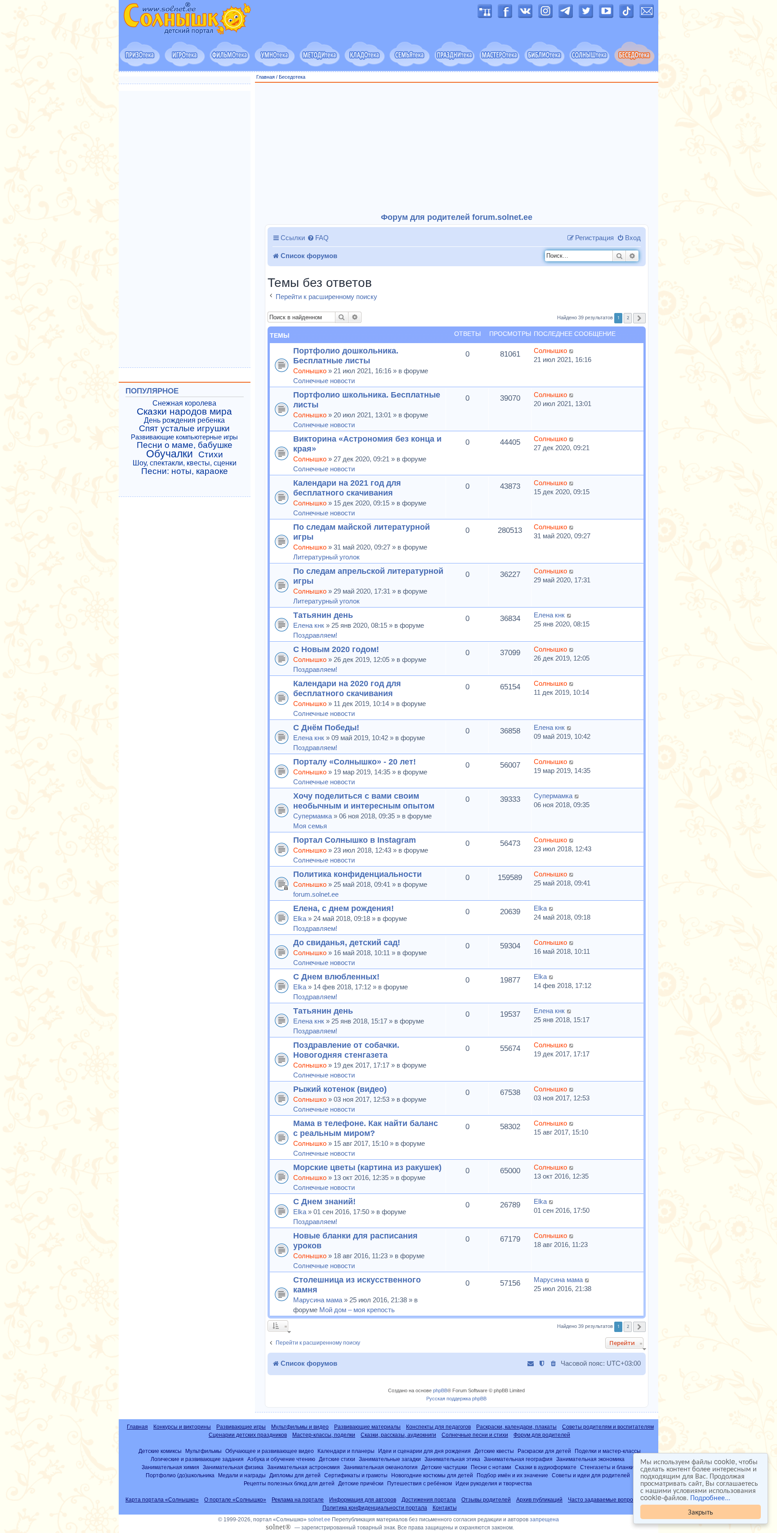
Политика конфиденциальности (357, 874)
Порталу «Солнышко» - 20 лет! (354, 761)
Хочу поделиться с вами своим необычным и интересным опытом (363, 800)
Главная (265, 77)
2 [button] (628, 318)
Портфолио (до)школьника (180, 1475)
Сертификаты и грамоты (356, 1475)
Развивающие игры (241, 1427)
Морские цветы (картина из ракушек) (367, 1167)
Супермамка (312, 816)
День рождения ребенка (184, 420)
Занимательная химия (170, 1467)
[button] (639, 318)
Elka (299, 918)
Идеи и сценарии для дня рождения (424, 1451)
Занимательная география (518, 1459)
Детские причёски (361, 1483)
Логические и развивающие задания (197, 1459)
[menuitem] (318, 238)
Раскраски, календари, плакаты (516, 1427)
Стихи (210, 455)
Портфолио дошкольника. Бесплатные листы (345, 355)
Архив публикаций (539, 1500)
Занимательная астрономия (303, 1467)
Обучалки (169, 454)
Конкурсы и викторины (182, 1427)
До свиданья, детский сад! (346, 942)
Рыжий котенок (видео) (340, 1089)
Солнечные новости (324, 380)
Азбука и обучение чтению (281, 1459)
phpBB (440, 1390)
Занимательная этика (452, 1459)
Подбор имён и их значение (512, 1475)
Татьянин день (323, 615)
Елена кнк (308, 625)
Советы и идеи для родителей (591, 1475)
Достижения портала (429, 1500)
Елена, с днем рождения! (343, 908)
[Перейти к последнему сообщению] (572, 350)
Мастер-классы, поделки (323, 1435)
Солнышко (309, 371)
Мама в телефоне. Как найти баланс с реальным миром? (365, 1128)
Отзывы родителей (486, 1500)
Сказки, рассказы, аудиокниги (398, 1435)
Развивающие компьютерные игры (184, 437)
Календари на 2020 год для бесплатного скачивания (347, 688)
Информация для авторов (362, 1500)
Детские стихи (337, 1459)
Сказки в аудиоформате (545, 1467)
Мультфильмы (203, 1451)
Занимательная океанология (381, 1467)
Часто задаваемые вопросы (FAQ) (611, 1500)
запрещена (544, 1519)
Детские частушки (444, 1467)
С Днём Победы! (326, 727)
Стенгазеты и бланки (607, 1467)
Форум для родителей (542, 1435)
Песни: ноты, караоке (184, 471)
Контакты (445, 1508)
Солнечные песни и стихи (475, 1435)
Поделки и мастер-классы (608, 1451)
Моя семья (310, 826)
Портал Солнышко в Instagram (354, 840)
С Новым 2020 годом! (336, 649)
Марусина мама (317, 1300)
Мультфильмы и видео (300, 1427)
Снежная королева (184, 403)
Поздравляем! (315, 635)
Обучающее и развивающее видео (269, 1451)
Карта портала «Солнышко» (162, 1500)
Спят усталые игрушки (184, 429)
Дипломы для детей (295, 1475)
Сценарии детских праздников (248, 1435)
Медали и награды (242, 1475)
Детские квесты (494, 1451)
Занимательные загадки (390, 1459)
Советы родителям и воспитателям (608, 1427)
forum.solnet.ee (316, 894)
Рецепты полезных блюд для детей (289, 1483)
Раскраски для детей (544, 1451)
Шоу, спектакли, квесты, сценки (185, 463)
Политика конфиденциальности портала (374, 1508)
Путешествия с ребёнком (419, 1483)
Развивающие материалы (367, 1427)
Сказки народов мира (184, 411)
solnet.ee (319, 1519)
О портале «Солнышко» (235, 1500)
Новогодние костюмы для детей (432, 1475)
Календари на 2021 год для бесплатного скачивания (347, 487)
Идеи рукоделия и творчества (493, 1483)
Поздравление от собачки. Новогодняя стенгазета (346, 1049)
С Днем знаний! (324, 1201)
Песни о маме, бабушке (184, 445)
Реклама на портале (298, 1500)
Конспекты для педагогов (438, 1427)
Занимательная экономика (590, 1459)
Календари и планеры (346, 1451)
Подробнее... (710, 1497)
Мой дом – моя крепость (357, 1310)
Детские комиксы (160, 1451)
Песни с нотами (491, 1467)
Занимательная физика (233, 1467)
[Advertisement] (456, 148)
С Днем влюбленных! (336, 976)
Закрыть (700, 1511)
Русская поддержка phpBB (456, 1398)
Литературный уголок (326, 557)
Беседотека (292, 77)
